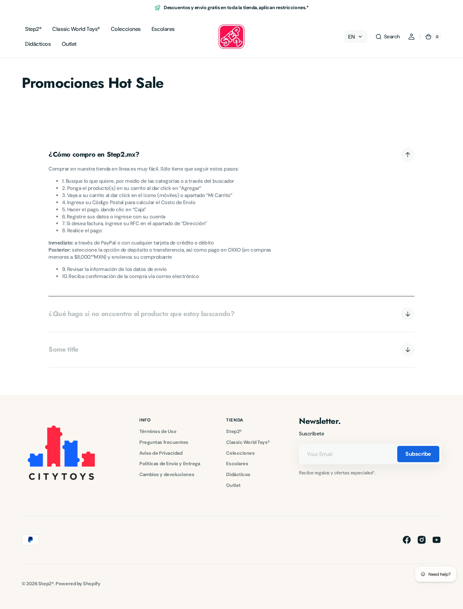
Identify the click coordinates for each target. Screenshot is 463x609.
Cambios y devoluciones (166, 474)
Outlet (233, 485)
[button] (387, 36)
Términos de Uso (157, 431)
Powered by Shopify (78, 584)
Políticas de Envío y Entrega (169, 463)
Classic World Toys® (247, 442)
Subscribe (418, 453)
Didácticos (238, 474)
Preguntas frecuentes (163, 442)
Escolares (237, 463)
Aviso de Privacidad (160, 453)
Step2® (233, 431)
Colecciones (240, 453)
